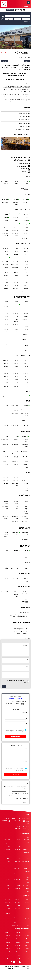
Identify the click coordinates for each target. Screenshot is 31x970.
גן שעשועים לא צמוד (25, 517)
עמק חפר (17, 888)
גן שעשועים (15, 461)
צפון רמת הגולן (6, 849)
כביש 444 (25, 373)
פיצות (6, 254)
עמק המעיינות (26, 849)
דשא (6, 436)
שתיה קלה (25, 214)
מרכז (28, 883)
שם (27, 659)
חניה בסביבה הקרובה (25, 349)
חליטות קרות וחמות (15, 234)
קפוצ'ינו (6, 217)
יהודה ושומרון (7, 858)
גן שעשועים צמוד (15, 517)
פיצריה (8, 905)
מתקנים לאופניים (16, 457)
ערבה (18, 865)
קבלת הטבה (4, 61)
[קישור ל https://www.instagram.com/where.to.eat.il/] (21, 10)
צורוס (26, 329)
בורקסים (26, 251)
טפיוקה (6, 292)
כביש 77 (6, 373)
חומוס (26, 258)
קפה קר (26, 217)
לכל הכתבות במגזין (24, 802)
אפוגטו (6, 220)
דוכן (9, 909)
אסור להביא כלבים (15, 533)
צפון (28, 837)
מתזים (6, 464)
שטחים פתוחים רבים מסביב (25, 601)
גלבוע (18, 840)
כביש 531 (15, 373)
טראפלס (6, 324)
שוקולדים (5, 264)
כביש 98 (16, 363)
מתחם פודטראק (16, 925)
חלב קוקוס (15, 480)
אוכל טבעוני (25, 203)
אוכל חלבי (15, 199)
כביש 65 (6, 367)
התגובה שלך (25, 645)
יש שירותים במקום (25, 567)
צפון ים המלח (17, 874)
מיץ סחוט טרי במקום (5, 234)
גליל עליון (27, 843)
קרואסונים (5, 310)
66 (17, 383)
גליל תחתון (17, 843)
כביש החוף (5, 360)
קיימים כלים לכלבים (25, 540)
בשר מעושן (5, 261)
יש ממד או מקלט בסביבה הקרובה (15, 593)
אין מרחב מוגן (5, 591)
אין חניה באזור (4, 344)
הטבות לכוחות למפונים (24, 189)
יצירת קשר (27, 61)
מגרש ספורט (5, 445)
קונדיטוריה (7, 902)
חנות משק (17, 909)
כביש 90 (26, 363)
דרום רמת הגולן (6, 843)
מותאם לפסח (15, 414)
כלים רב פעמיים (26, 426)
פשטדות (6, 267)
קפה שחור (5, 224)
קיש (27, 272)
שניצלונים (15, 289)
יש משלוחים (25, 578)
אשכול (18, 858)
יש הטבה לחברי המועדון (26, 183)
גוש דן (18, 885)
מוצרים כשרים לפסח (24, 414)
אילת (28, 858)
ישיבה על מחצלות (26, 440)
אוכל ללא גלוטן (15, 203)
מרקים (6, 272)
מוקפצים (6, 289)
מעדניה (27, 912)
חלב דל (6, 484)
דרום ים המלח (26, 874)
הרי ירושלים (17, 879)
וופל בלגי (6, 319)
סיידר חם (26, 233)
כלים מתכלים (15, 425)
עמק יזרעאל (17, 849)
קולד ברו (6, 230)
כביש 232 (5, 386)
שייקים (16, 220)
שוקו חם (6, 227)
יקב (19, 905)
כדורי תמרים (15, 324)
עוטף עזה (27, 865)
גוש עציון (27, 879)
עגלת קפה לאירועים (7, 913)
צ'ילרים (26, 467)
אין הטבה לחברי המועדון (16, 183)
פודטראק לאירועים (27, 917)
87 (7, 383)
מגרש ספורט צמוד (25, 522)
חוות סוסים (25, 464)
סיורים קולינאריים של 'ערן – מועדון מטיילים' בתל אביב (25, 821)
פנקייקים (6, 313)
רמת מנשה (26, 853)
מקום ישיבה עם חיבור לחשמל (25, 446)
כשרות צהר (5, 409)
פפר (17, 554)
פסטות (16, 254)
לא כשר (26, 405)
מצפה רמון (17, 861)
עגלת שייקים (26, 922)
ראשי (29, 57)
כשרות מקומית (16, 409)
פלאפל (6, 251)
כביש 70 (26, 370)
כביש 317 (25, 380)
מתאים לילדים (16, 507)
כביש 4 (16, 360)
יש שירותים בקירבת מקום (14, 567)
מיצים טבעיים (25, 238)
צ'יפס (16, 279)
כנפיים (26, 282)
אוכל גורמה (15, 267)
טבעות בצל (25, 292)
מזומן (26, 551)
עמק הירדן (7, 846)
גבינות (26, 261)
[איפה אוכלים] (4, 4)
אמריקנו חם (15, 230)
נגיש (27, 396)
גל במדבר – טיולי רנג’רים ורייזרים (19, 630)
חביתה (6, 285)
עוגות (26, 254)
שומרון (8, 888)
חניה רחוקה (15, 344)
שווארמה (16, 258)
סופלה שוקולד (26, 325)
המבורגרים (5, 258)
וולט (27, 581)
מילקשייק (15, 313)
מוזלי (6, 316)
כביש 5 (6, 370)
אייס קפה (16, 217)
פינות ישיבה (25, 436)
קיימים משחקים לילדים (6, 501)
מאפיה (18, 912)
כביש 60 (6, 376)
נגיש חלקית (5, 396)
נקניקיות (6, 279)
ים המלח (27, 871)
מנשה (18, 846)
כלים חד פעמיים (6, 426)
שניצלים (26, 279)
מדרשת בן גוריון (25, 861)
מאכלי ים (16, 261)
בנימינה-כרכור (26, 885)
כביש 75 (26, 376)
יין (17, 214)
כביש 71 (16, 367)
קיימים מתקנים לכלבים (6, 534)
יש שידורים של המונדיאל (5, 452)
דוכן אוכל (8, 922)
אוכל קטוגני (5, 203)
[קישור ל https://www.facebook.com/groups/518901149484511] (24, 10)
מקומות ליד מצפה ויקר (21, 798)
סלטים (26, 248)
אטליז (28, 905)
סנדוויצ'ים (5, 248)
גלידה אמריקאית (15, 330)
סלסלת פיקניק (16, 917)
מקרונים (26, 313)
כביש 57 (16, 380)
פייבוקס (26, 554)
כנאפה (26, 302)
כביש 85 (16, 370)
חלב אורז (5, 480)
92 (27, 386)
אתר (27, 674)
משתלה (16, 464)
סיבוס (6, 554)
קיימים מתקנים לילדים (16, 501)
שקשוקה (6, 276)
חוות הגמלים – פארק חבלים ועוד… (19, 631)
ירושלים (27, 877)
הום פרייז (26, 285)
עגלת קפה (17, 899)
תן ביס (26, 557)
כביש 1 (26, 367)
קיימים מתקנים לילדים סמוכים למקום (26, 510)
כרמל (28, 846)
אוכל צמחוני (5, 199)
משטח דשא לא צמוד (15, 522)
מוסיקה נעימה (24, 451)
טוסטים (16, 272)
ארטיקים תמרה (6, 330)
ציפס (16, 285)
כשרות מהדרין (24, 409)
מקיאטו (26, 224)
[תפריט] (28, 2)
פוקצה (6, 282)
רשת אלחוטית (4, 440)
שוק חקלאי (5, 461)
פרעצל (26, 276)
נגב (9, 861)
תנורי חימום (25, 456)
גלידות (26, 305)
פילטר (26, 227)
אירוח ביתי (17, 902)
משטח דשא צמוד (5, 507)
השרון (8, 885)
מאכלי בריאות (14, 264)
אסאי (16, 248)
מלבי (6, 302)
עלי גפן (16, 282)
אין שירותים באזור (5, 567)
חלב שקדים (25, 480)
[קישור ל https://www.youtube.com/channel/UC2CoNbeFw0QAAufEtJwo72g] (18, 10)
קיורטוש (26, 316)
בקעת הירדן (26, 840)
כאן (11, 615)
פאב (9, 917)
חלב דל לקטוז (26, 489)
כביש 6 (26, 360)
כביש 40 (6, 363)
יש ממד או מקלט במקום (25, 592)
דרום (28, 856)
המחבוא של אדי (23, 171)
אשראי (16, 551)
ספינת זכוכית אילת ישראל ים (20, 628)
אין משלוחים (15, 578)
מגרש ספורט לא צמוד (5, 517)
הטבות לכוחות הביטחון (4, 182)
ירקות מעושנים (26, 268)
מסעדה (27, 899)
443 (7, 380)
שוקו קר (16, 227)
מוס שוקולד (25, 334)
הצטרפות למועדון (10, 9)
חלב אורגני (25, 484)
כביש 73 (16, 376)
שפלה (28, 892)
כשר (7, 405)
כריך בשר (15, 292)
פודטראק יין (17, 922)
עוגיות (16, 310)
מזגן (17, 436)
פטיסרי (27, 925)
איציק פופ (10, 968)
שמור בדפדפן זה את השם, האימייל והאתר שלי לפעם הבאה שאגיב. (16, 681)
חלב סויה (16, 477)
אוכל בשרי (25, 199)
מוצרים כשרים (14, 405)
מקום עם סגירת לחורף (15, 452)
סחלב (16, 302)
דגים (27, 264)
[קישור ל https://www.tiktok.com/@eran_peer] (16, 10)
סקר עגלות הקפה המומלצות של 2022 (17, 796)
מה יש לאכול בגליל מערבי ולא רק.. (18, 793)
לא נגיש (16, 396)
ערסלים (16, 440)
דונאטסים (25, 310)
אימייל (26, 666)
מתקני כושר (5, 456)
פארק (26, 461)
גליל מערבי (7, 840)
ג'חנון (16, 251)
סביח (16, 276)
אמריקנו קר (25, 230)
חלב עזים (5, 477)
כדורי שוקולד (25, 319)
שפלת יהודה (17, 868)
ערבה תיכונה (26, 868)
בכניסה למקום (26, 344)
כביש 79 (16, 386)
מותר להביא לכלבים (25, 533)
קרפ (17, 316)
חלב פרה (26, 477)
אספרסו (26, 220)
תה (17, 224)
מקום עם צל (15, 445)
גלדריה (27, 909)
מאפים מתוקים (6, 305)
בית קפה (27, 902)
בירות (6, 214)
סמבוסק (26, 289)
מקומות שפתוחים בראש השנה (19, 791)
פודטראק (7, 899)
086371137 (24, 169)
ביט (7, 551)
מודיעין (27, 888)
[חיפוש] (3, 17)
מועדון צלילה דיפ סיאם (22, 633)
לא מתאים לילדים (25, 501)
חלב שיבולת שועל (15, 484)
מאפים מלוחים (16, 320)
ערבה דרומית (7, 865)
